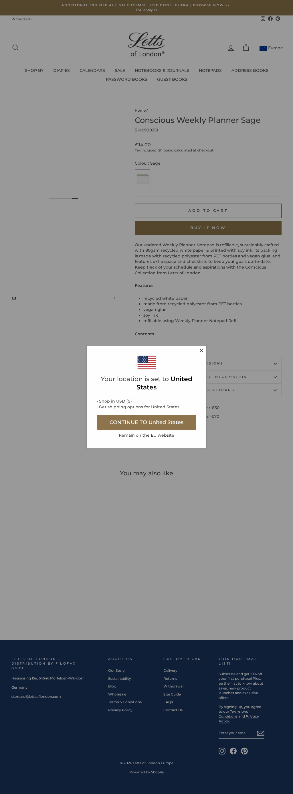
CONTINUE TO (146, 422)
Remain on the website (146, 435)
